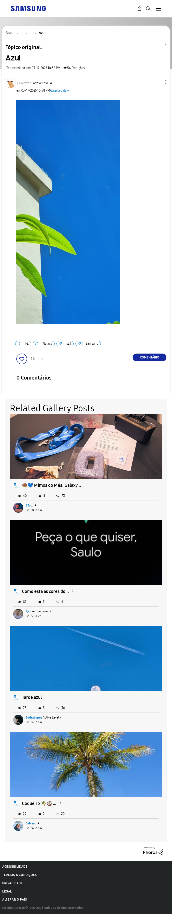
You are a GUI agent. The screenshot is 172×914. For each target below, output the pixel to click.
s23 (69, 343)
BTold (29, 505)
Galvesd (31, 823)
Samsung (92, 343)
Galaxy (47, 343)
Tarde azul (32, 697)
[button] (158, 82)
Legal (7, 891)
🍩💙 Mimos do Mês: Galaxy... (51, 485)
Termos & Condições (19, 875)
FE (27, 343)
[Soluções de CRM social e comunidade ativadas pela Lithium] (153, 851)
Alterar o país (14, 899)
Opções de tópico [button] (158, 44)
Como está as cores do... (45, 591)
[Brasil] (28, 8)
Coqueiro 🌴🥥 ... (39, 803)
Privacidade (12, 883)
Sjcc (28, 611)
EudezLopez (34, 717)
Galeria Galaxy (60, 90)
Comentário (149, 357)
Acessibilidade (14, 867)
